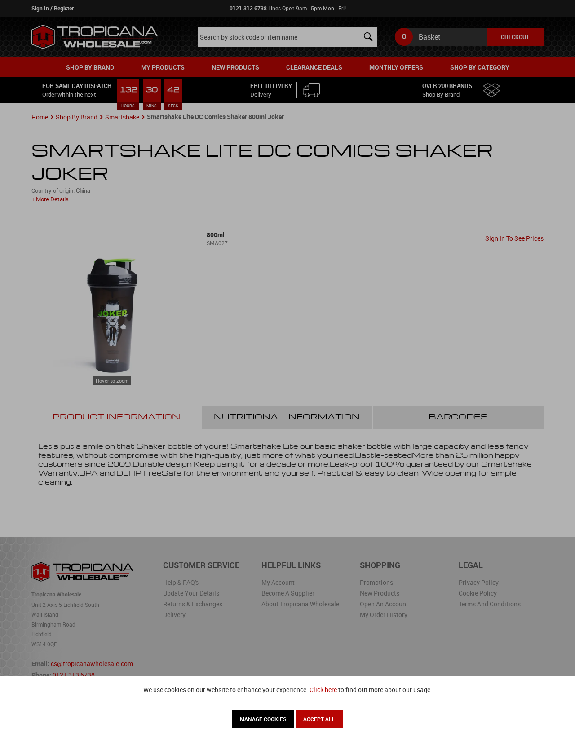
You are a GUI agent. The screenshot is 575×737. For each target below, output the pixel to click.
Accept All (319, 719)
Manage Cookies (263, 719)
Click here (323, 689)
